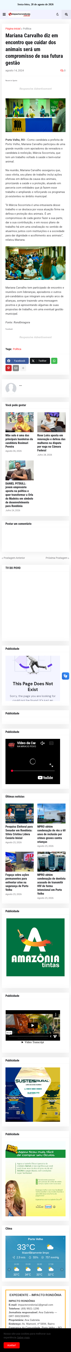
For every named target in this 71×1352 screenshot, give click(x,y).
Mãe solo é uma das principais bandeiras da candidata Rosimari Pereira (19, 441)
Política (27, 28)
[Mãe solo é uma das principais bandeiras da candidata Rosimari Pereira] (19, 422)
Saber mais (23, 1337)
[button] (4, 14)
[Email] (16, 368)
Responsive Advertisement (35, 88)
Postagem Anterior (14, 557)
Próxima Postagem (56, 557)
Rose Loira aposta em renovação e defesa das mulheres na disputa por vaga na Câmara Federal (51, 443)
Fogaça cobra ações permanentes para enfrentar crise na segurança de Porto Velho (17, 882)
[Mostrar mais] (23, 368)
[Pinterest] (8, 368)
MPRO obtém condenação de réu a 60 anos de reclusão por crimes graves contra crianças (51, 834)
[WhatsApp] (54, 361)
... (20, 385)
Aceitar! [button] (11, 1345)
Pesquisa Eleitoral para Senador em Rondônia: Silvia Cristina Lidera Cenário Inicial (19, 832)
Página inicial (12, 28)
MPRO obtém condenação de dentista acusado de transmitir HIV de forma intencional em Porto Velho (51, 884)
